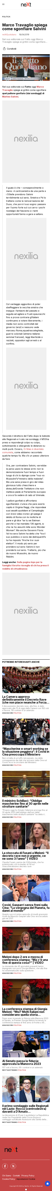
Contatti (16, 1175)
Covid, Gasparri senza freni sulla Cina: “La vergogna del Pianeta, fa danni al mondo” (26, 907)
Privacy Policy (27, 1175)
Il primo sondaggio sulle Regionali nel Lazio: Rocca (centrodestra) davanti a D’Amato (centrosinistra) (25, 1108)
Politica (6, 17)
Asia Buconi (7, 713)
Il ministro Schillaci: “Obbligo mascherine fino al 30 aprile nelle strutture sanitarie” (25, 803)
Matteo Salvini (10, 96)
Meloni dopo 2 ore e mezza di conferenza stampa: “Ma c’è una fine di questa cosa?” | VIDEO (25, 959)
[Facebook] (3, 1164)
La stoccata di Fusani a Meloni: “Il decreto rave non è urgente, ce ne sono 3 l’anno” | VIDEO (25, 855)
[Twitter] (12, 1164)
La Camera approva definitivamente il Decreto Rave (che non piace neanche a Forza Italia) (24, 699)
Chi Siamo (6, 1175)
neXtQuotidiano (9, 34)
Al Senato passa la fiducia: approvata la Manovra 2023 (21, 1062)
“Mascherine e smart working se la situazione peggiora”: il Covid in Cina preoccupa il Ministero (25, 751)
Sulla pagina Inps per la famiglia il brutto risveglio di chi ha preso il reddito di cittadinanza (25, 565)
